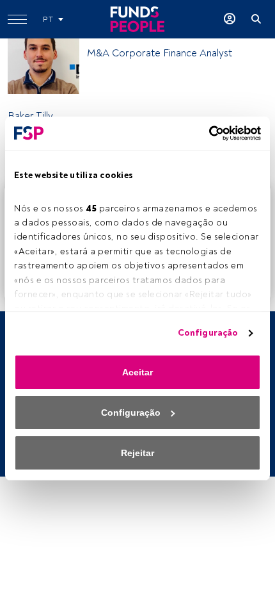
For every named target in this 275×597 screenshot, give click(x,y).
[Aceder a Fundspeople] (229, 19)
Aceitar (137, 372)
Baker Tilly (30, 116)
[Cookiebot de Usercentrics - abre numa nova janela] (205, 133)
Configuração (208, 332)
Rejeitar (137, 453)
